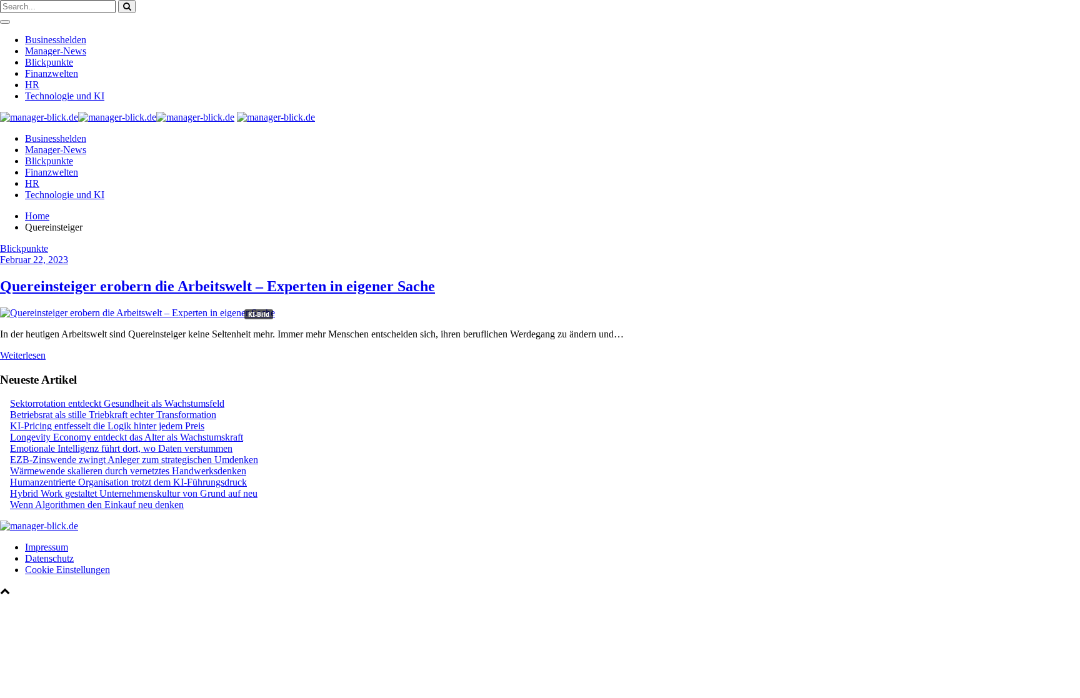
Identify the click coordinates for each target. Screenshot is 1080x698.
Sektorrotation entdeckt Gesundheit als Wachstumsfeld (117, 403)
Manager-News (55, 51)
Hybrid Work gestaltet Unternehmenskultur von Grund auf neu (134, 493)
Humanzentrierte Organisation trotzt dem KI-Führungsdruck (128, 482)
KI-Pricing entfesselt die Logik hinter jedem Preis (107, 426)
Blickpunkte (49, 62)
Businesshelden (55, 39)
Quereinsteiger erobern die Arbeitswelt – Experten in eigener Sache (217, 286)
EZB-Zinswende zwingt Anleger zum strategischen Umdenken (134, 459)
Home (37, 216)
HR (32, 84)
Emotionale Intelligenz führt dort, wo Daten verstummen (121, 448)
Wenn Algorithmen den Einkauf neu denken (97, 504)
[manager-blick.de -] (117, 117)
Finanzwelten (51, 73)
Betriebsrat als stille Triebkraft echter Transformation (113, 414)
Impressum (46, 547)
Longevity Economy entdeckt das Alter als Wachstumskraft (126, 437)
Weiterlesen (23, 355)
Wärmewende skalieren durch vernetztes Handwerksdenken (128, 471)
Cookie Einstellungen (67, 569)
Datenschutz (49, 558)
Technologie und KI (64, 96)
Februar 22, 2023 (34, 259)
